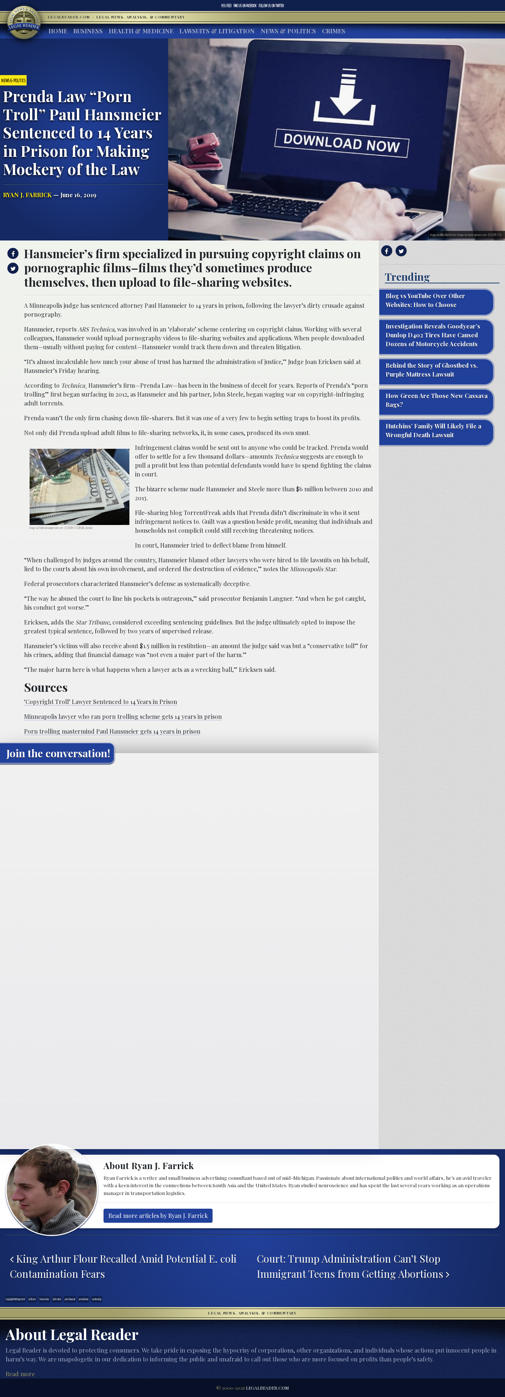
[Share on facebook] (12, 253)
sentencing (96, 1299)
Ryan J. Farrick (27, 195)
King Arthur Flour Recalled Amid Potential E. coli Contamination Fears (123, 1266)
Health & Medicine (141, 31)
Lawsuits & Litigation (217, 31)
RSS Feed (226, 5)
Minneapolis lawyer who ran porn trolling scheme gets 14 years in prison (123, 716)
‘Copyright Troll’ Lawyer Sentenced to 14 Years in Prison (100, 702)
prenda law (83, 1299)
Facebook (245, 5)
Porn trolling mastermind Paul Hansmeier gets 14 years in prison (112, 731)
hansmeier (44, 1299)
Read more (20, 1374)
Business (88, 31)
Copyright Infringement (15, 1299)
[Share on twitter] (12, 268)
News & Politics (288, 31)
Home (57, 31)
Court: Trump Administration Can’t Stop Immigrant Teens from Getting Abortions (351, 1266)
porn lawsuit (70, 1299)
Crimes (333, 31)
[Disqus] (189, 861)
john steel (57, 1299)
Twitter (271, 5)
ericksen (32, 1299)
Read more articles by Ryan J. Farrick (158, 1215)
